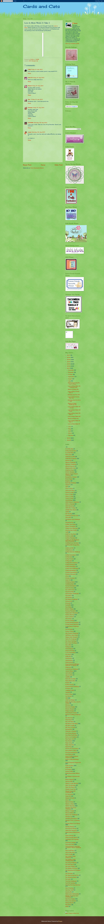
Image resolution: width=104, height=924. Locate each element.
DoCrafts (68, 605)
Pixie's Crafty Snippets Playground (71, 757)
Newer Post (27, 165)
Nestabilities (68, 729)
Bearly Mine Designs (71, 477)
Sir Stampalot (69, 794)
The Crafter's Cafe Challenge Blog (70, 860)
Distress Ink (68, 601)
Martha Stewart (69, 708)
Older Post (59, 165)
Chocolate (68, 517)
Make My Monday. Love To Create (72, 702)
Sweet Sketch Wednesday (72, 832)
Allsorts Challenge (70, 462)
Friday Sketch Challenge (72, 626)
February (70, 435)
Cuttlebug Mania (70, 582)
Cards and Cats (41, 6)
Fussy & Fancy (69, 631)
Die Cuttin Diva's (70, 589)
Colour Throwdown (70, 526)
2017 (69, 355)
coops (29, 132)
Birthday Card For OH (74, 394)
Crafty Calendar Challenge (72, 551)
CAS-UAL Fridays (70, 507)
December (71, 370)
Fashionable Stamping (71, 612)
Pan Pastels (68, 740)
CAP (66, 486)
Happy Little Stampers (71, 637)
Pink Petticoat (69, 754)
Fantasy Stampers (70, 610)
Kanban (67, 682)
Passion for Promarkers (71, 748)
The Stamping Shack (71, 877)
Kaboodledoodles (70, 680)
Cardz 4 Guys (69, 496)
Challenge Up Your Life (71, 515)
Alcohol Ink (68, 460)
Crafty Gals (68, 560)
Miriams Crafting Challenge (73, 714)
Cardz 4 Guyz (69, 498)
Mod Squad (68, 719)
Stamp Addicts (69, 812)
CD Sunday (68, 513)
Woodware (68, 904)
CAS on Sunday (69, 504)
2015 (69, 359)
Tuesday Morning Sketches (72, 885)
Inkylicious (68, 667)
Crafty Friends (69, 558)
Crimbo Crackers (70, 578)
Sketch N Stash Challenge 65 (72, 404)
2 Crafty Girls (69, 448)
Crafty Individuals (70, 564)
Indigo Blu (68, 656)
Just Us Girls (69, 675)
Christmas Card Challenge (72, 519)
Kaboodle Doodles (70, 678)
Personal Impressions (71, 752)
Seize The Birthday (70, 785)
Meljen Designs (69, 710)
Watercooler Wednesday (72, 893)
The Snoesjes (69, 873)
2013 (69, 364)
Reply (29, 73)
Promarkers (68, 769)
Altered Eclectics (70, 466)
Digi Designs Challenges (72, 593)
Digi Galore (68, 595)
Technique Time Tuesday (72, 839)
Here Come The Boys (71, 642)
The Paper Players (70, 866)
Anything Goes (69, 470)
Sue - (29, 99)
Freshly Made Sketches (71, 624)
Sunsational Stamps (71, 828)
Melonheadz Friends (71, 712)
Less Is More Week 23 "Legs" (74, 410)
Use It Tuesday (69, 888)
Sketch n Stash (69, 803)
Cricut (67, 576)
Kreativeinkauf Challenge (72, 686)
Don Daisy (68, 607)
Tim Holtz (68, 879)
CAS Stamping (69, 505)
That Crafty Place (70, 852)
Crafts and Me (69, 548)
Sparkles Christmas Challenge (70, 808)
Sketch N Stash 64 (73, 418)
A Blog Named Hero (70, 450)
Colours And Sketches (71, 528)
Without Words (69, 902)
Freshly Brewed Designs (72, 622)
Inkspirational (69, 662)
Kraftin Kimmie (69, 684)
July (69, 381)
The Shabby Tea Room (71, 868)
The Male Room (69, 864)
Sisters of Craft (69, 798)
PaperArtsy (68, 746)
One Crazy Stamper (70, 733)
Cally (29, 69)
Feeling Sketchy (69, 614)
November (71, 372)
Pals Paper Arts (69, 739)
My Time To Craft (70, 727)
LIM (30, 60)
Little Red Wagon (70, 700)
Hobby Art (68, 646)
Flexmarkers (68, 618)
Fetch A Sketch (69, 616)
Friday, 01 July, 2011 (37, 69)
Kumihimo (68, 688)
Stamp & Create (69, 810)
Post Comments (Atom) (37, 168)
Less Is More (69, 694)
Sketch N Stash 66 (73, 389)
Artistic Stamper (69, 472)
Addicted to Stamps (70, 458)
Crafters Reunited (70, 538)
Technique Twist (69, 844)
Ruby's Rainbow (69, 779)
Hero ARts (68, 644)
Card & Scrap (69, 488)
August (70, 378)
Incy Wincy (68, 654)
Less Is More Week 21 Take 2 (74, 421)
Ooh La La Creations (71, 737)
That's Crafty (68, 854)
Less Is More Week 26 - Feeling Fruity (74, 386)
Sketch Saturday (69, 805)
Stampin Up (34, 60)
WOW (66, 906)
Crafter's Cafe (69, 536)
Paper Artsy (68, 742)
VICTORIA (30, 122)
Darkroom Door (69, 587)
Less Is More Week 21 (74, 423)
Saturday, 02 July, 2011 (40, 122)
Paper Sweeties (69, 744)
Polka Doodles (69, 765)
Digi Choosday (69, 591)
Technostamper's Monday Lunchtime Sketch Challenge (73, 847)
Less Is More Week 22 (74, 416)
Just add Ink (68, 673)
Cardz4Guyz (69, 500)
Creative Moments (70, 574)
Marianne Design (70, 706)
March (70, 433)
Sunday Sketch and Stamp (72, 823)
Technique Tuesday (70, 842)
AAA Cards (68, 454)
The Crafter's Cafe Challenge (70, 857)
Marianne (68, 705)
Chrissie (30, 107)
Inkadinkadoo (69, 660)
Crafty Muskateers (70, 566)
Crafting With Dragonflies (72, 544)
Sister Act (68, 796)
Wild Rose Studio (70, 898)
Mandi (29, 85)
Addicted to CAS (70, 456)
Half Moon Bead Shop (71, 635)
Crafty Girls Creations (71, 562)
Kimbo (75, 23)
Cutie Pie (67, 580)
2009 (69, 440)
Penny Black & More (70, 750)
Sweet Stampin (69, 835)
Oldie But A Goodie (70, 731)
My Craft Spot (69, 721)
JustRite (67, 676)
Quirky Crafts (69, 771)
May (69, 428)
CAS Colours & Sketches (72, 502)
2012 (69, 366)
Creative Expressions (71, 572)
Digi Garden (68, 597)
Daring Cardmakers (70, 585)
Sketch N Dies (69, 801)
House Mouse (69, 648)
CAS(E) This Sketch (70, 509)
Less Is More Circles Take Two (73, 397)
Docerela (67, 603)
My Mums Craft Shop (71, 723)
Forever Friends (69, 620)
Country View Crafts (71, 530)
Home (43, 165)
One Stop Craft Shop (71, 735)
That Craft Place (69, 850)
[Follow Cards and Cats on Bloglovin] (71, 107)
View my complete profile (72, 43)
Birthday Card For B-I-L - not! (74, 400)
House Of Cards (69, 650)
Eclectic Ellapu (69, 609)
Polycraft (67, 767)
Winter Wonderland (70, 900)
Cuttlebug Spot (69, 583)
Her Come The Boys (70, 641)
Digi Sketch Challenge (71, 599)
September (71, 376)
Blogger (60, 921)
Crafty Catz (68, 556)
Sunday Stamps (69, 826)
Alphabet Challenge (70, 464)
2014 (69, 361)
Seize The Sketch (70, 787)
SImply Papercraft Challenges (70, 791)
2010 (69, 438)
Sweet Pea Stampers (71, 830)
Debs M (30, 77)
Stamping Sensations (71, 818)
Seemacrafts (68, 781)
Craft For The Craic (70, 534)
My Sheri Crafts (69, 725)
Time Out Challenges (71, 881)
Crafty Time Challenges (71, 568)
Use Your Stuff (69, 890)
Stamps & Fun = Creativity (72, 820)
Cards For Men (69, 492)
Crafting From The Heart (72, 543)
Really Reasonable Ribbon (72, 773)
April (69, 431)
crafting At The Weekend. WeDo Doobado (72, 540)
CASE (67, 511)
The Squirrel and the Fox (72, 875)
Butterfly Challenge (70, 482)
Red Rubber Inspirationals (72, 776)
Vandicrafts (68, 892)
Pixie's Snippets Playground (73, 762)
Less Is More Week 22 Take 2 (74, 414)
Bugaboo (67, 480)
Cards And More (70, 490)
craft (66, 532)
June (69, 426)
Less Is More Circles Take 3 (73, 392)
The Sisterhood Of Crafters (72, 870)
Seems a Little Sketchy (71, 783)
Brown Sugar (68, 478)
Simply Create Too (70, 789)
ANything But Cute (70, 468)
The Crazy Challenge (71, 862)
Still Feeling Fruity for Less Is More (74, 383)
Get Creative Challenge (71, 633)
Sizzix (67, 800)
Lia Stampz (68, 696)
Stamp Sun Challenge (71, 814)
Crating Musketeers (70, 570)
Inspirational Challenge (71, 669)
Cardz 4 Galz (69, 494)
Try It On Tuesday (70, 883)
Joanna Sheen (69, 671)
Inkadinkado (68, 658)
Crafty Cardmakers (70, 555)
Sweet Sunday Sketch (71, 837)
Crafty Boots (69, 549)
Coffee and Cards (70, 524)
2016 (69, 357)
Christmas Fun (69, 522)
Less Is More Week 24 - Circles (74, 407)
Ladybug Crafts (69, 690)
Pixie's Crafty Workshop (72, 759)
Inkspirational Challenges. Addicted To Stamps (72, 664)
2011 (68, 368)
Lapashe (67, 692)
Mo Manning (69, 717)
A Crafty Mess (69, 452)
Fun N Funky (68, 629)
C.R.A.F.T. (67, 484)
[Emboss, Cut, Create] (71, 77)
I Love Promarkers (70, 652)
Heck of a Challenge (70, 639)
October (70, 374)
